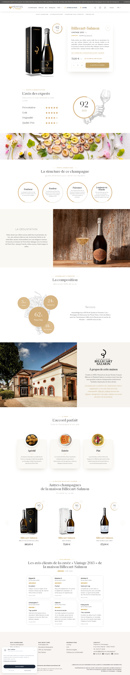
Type (58, 7)
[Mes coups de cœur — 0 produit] (100, 7)
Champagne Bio (43, 644)
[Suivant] (122, 523)
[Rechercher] (95, 7)
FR (118, 7)
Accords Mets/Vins (56, 14)
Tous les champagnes (17, 644)
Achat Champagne (42, 14)
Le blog (68, 644)
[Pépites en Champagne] (16, 8)
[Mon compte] (105, 7)
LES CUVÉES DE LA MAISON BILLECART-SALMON (87, 53)
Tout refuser (11, 670)
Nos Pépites (42, 652)
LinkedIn (116, 654)
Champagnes (32, 7)
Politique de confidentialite (10, 661)
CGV (67, 647)
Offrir (84, 7)
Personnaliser (27, 670)
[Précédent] (7, 523)
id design (119, 671)
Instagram (107, 654)
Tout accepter (19, 666)
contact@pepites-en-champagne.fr (104, 651)
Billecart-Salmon (104, 391)
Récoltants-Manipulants (45, 647)
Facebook (98, 654)
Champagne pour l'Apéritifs (74, 14)
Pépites (41, 7)
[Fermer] (34, 650)
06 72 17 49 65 (100, 649)
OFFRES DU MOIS (72, 7)
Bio (46, 7)
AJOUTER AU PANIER (97, 65)
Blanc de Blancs (15, 647)
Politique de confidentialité (74, 652)
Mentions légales (71, 649)
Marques (52, 7)
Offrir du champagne (44, 649)
